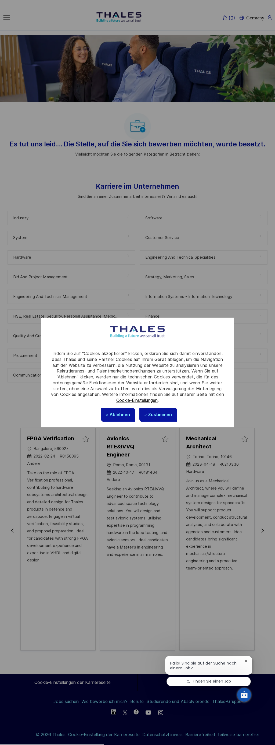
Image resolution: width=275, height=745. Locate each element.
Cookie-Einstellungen (137, 400)
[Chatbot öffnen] (244, 695)
